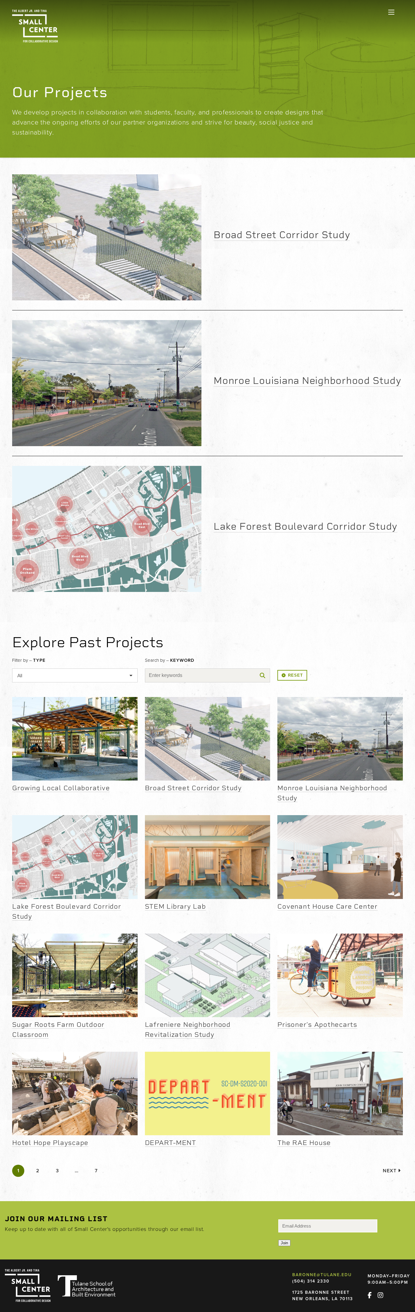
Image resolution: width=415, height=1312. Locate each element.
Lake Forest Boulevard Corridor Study (305, 526)
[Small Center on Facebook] (372, 1294)
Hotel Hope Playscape (50, 1142)
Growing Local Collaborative (61, 788)
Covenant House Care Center (327, 906)
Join (284, 1243)
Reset (295, 675)
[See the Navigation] (391, 12)
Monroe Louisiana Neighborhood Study (307, 380)
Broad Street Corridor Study (282, 235)
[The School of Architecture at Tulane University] (86, 1286)
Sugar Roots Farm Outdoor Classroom (58, 1029)
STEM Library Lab (175, 906)
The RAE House (304, 1142)
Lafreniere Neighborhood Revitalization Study (188, 1029)
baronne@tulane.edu (322, 1275)
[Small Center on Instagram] (383, 1294)
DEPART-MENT (170, 1142)
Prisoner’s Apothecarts (317, 1024)
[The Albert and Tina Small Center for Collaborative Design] (35, 26)
